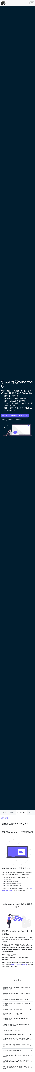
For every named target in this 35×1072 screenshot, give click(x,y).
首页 (2, 818)
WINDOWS (21, 812)
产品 (6, 818)
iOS (4, 812)
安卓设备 (24, 964)
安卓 (12, 812)
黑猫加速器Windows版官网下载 (15, 415)
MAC (30, 812)
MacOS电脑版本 (15, 964)
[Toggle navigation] (31, 3)
